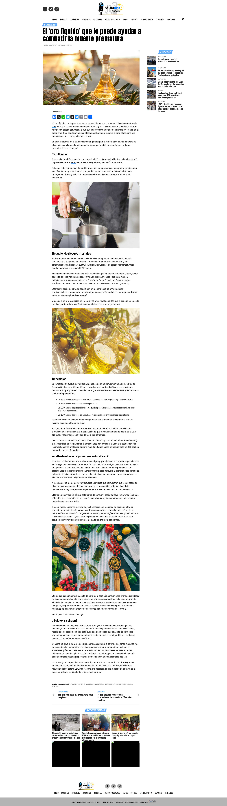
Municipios (97, 19)
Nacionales (75, 19)
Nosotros (63, 19)
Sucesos (134, 19)
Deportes (160, 19)
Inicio (54, 19)
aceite (74, 684)
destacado (99, 684)
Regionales (86, 19)
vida (54, 126)
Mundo (125, 19)
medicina (110, 684)
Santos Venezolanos (112, 19)
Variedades (171, 19)
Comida (90, 684)
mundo (118, 684)
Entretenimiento (147, 19)
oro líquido (128, 684)
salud (73, 162)
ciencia (82, 684)
